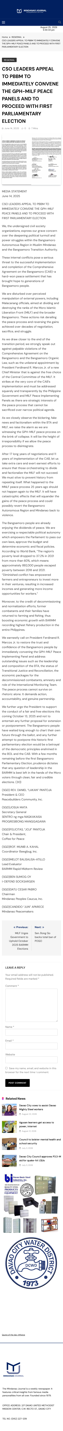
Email (9, 1040)
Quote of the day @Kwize (13, 1335)
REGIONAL (9, 60)
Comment (12, 986)
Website (10, 1054)
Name (9, 1027)
